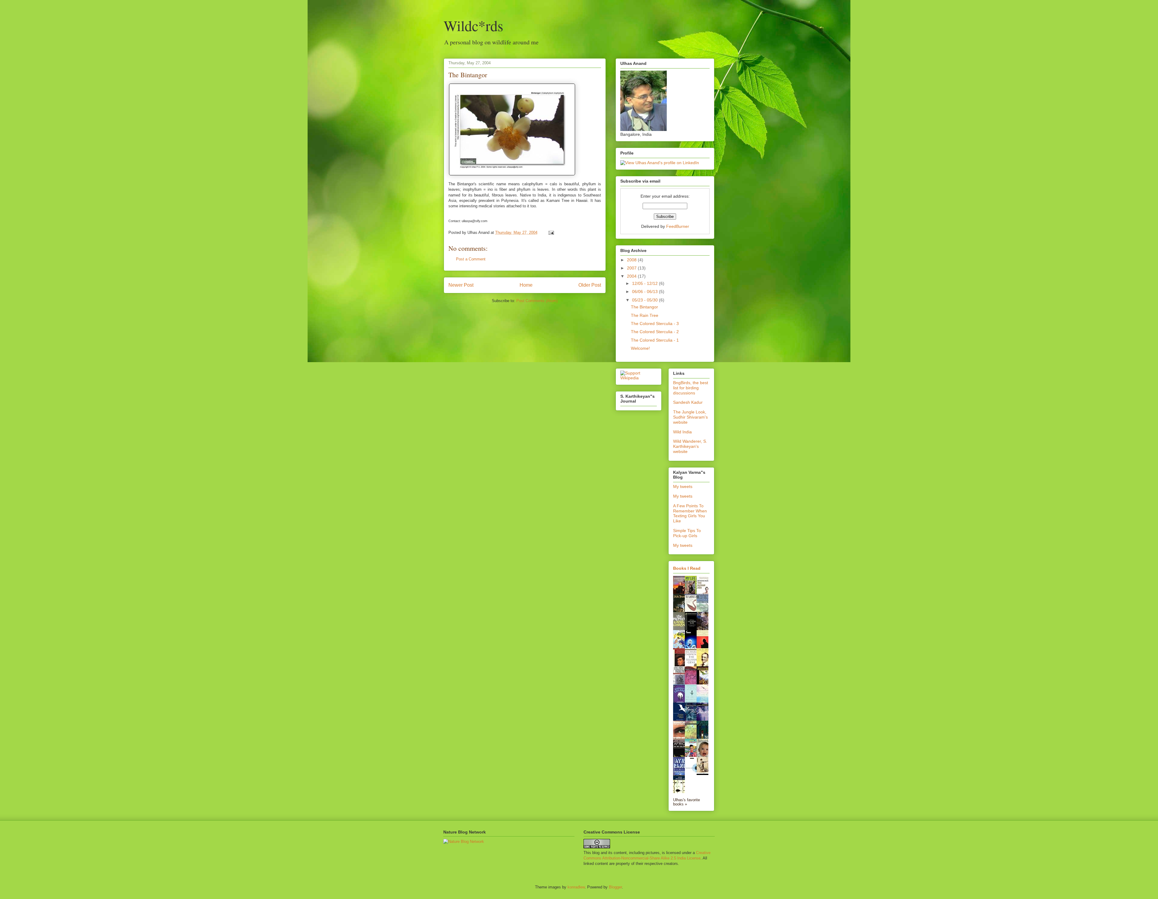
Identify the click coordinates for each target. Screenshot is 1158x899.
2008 (632, 259)
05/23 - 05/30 (645, 300)
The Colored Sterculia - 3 (655, 323)
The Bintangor (467, 74)
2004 (632, 276)
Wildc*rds (473, 25)
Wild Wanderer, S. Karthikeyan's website (690, 446)
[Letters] (704, 665)
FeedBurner (677, 226)
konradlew (576, 887)
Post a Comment (471, 259)
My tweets (682, 486)
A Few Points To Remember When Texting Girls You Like (690, 513)
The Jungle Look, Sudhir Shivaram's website (690, 417)
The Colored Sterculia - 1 (655, 340)
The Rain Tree (644, 315)
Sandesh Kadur (688, 402)
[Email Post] (550, 232)
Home (526, 285)
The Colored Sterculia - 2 (655, 331)
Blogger (615, 887)
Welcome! (640, 348)
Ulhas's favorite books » (686, 802)
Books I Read (687, 568)
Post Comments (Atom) (537, 300)
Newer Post (460, 285)
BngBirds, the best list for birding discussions (690, 387)
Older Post (589, 285)
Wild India (682, 431)
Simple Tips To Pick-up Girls (687, 533)
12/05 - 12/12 (645, 283)
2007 (632, 268)
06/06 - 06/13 (645, 291)
